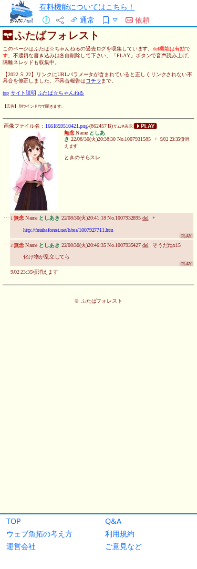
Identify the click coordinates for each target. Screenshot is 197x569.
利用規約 (119, 534)
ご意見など (123, 546)
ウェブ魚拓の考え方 (39, 534)
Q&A (113, 521)
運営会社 (21, 546)
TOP (13, 521)
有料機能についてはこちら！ (87, 7)
